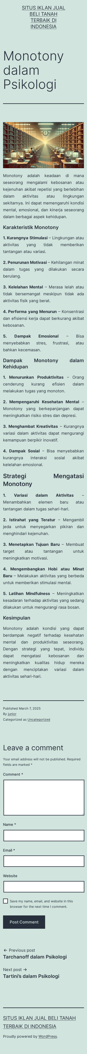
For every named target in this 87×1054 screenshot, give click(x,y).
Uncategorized (39, 719)
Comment (13, 774)
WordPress (47, 1036)
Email (9, 850)
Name (9, 824)
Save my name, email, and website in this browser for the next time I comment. (41, 904)
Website (10, 876)
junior (12, 714)
